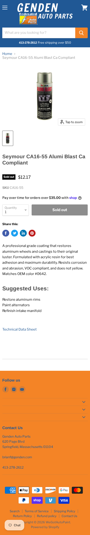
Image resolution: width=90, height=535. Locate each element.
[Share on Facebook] (5, 233)
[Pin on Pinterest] (32, 233)
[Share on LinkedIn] (23, 233)
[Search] (81, 33)
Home (7, 54)
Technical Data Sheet (19, 329)
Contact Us (69, 516)
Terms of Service (37, 511)
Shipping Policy (64, 511)
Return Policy (22, 516)
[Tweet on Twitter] (14, 233)
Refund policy (47, 516)
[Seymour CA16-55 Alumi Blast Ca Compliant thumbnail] (8, 138)
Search (15, 511)
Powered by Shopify (45, 527)
